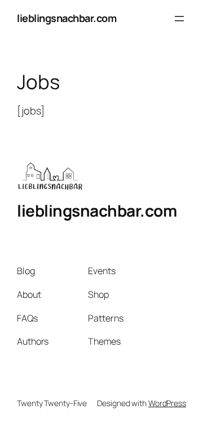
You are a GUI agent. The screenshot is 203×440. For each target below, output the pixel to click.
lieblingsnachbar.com (66, 18)
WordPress (167, 403)
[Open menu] (179, 18)
